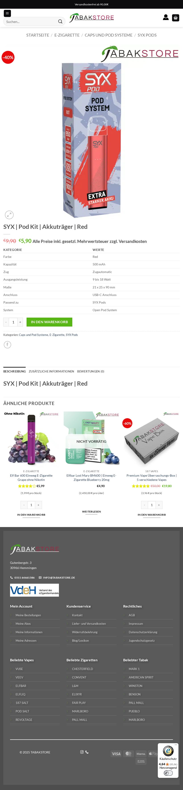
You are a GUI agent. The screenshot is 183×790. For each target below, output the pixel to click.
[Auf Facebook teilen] (7, 344)
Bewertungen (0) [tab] (90, 371)
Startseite (37, 35)
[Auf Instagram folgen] (82, 752)
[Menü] (176, 746)
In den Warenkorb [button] (31, 514)
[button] (175, 18)
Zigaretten (89, 660)
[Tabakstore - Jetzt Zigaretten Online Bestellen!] (91, 17)
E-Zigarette (66, 35)
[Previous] (3, 468)
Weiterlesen (91, 511)
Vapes (29, 660)
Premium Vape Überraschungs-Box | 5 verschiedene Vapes (152, 478)
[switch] (168, 773)
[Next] (179, 468)
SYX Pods (147, 35)
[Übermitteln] (60, 21)
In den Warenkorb (49, 322)
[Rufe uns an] (87, 752)
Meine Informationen (29, 632)
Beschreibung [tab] (14, 371)
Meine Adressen (26, 640)
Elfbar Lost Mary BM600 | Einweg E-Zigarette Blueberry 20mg (91, 478)
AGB (132, 615)
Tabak (143, 660)
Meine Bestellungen (28, 615)
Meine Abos (23, 623)
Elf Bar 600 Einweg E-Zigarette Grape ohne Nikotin (31, 478)
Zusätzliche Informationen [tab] (51, 371)
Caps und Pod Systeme (108, 35)
